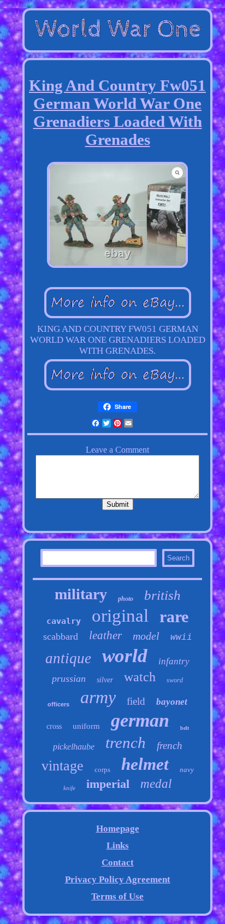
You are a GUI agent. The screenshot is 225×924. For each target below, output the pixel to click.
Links (117, 845)
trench (125, 742)
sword (175, 680)
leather (105, 635)
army (98, 697)
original (120, 615)
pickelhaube (73, 746)
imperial (107, 784)
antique (68, 658)
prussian (69, 678)
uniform (86, 726)
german (140, 720)
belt (184, 728)
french (169, 745)
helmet (145, 764)
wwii (181, 637)
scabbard (60, 636)
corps (102, 769)
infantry (174, 661)
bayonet (171, 702)
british (162, 595)
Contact (118, 862)
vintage (63, 766)
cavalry (63, 621)
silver (105, 680)
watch (140, 677)
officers (58, 704)
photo (125, 599)
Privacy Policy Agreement (117, 879)
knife (69, 788)
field (136, 701)
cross (54, 726)
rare (173, 616)
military (81, 594)
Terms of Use (117, 896)
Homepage (117, 828)
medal (155, 784)
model (146, 636)
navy (187, 769)
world (124, 655)
